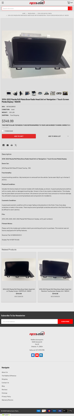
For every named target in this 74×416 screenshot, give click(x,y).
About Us (5, 372)
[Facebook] (3, 145)
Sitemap (4, 393)
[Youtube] (37, 355)
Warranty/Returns (7, 400)
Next (70, 93)
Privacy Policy (6, 396)
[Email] (7, 145)
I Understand (9, 131)
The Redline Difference (9, 376)
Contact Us (5, 382)
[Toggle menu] (2, 2)
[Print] (11, 145)
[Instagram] (41, 355)
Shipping (4, 379)
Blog (3, 386)
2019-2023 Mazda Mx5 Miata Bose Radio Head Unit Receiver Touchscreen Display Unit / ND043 (55, 290)
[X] (15, 145)
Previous (4, 93)
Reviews (4, 389)
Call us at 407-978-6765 (37, 350)
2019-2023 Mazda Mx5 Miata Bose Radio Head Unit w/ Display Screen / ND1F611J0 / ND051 (19, 290)
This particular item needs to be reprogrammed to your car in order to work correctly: (36, 126)
